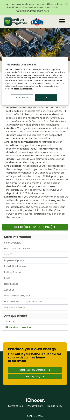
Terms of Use (15, 406)
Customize (22, 97)
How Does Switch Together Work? (23, 301)
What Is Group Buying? (17, 295)
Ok (45, 97)
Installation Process (15, 266)
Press (7, 278)
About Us (9, 289)
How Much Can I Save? (17, 248)
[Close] (66, 4)
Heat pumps (11, 283)
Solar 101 (8, 254)
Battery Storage (13, 272)
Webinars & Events (14, 307)
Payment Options (14, 260)
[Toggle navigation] (62, 21)
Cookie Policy (54, 406)
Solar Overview (12, 242)
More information (23, 88)
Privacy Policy (35, 406)
